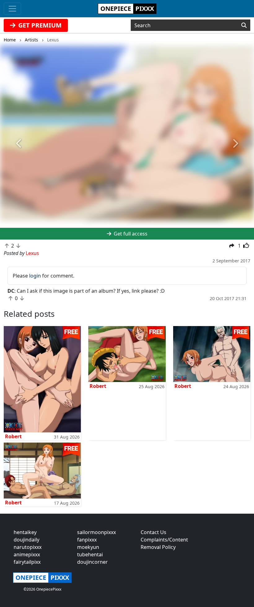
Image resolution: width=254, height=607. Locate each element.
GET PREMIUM (39, 25)
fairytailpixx (27, 561)
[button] (19, 144)
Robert (13, 436)
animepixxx (27, 554)
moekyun (88, 547)
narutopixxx (28, 547)
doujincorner (92, 561)
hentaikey (25, 532)
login (35, 275)
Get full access (129, 233)
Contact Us (153, 532)
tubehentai (90, 554)
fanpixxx (87, 539)
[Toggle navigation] (12, 8)
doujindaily (26, 539)
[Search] (244, 25)
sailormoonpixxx (96, 532)
